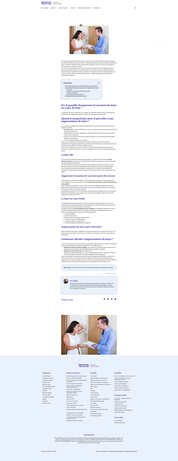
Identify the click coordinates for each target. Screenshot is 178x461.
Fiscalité (44, 390)
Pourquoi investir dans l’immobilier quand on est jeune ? (76, 381)
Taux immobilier (45, 8)
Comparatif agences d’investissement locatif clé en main (75, 417)
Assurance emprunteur (71, 395)
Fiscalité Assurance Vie (96, 415)
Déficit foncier (93, 386)
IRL (72, 129)
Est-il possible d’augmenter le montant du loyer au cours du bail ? (81, 86)
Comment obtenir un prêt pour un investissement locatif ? (74, 386)
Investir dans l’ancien (71, 403)
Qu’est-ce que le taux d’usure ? (121, 388)
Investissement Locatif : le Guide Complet (76, 376)
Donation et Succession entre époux (99, 409)
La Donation (93, 411)
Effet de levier (69, 397)
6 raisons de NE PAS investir (121, 381)
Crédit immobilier (46, 376)
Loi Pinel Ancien (94, 392)
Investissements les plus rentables (74, 413)
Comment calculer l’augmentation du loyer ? (76, 96)
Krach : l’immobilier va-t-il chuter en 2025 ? (124, 376)
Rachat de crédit (46, 384)
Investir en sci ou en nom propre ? (74, 415)
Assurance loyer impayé (120, 401)
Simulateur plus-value (119, 422)
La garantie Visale (118, 404)
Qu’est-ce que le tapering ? (120, 383)
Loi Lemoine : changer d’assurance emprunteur (122, 399)
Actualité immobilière (47, 380)
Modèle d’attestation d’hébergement (123, 410)
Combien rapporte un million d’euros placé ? (76, 410)
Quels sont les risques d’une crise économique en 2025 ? (122, 379)
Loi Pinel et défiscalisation (48, 386)
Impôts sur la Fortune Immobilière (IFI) (99, 399)
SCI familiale (93, 376)
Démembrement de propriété (97, 401)
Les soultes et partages (48, 397)
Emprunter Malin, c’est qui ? (84, 8)
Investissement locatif (47, 378)
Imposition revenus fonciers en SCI (98, 378)
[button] (135, 8)
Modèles (44, 399)
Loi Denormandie (94, 395)
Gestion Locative (90, 11)
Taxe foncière (93, 397)
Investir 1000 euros (71, 407)
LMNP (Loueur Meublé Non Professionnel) (100, 384)
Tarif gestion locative (119, 412)
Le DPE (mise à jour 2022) (120, 406)
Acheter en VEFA (70, 399)
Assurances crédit (46, 388)
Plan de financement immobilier (74, 383)
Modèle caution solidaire (120, 408)
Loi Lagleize (93, 403)
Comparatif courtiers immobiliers (74, 420)
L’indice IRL (69, 89)
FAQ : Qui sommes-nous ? (102, 451)
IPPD (91, 388)
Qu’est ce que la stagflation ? (121, 385)
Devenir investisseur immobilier (74, 378)
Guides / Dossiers (63, 8)
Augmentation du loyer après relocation (75, 94)
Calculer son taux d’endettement (122, 390)
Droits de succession (95, 407)
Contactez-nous (96, 8)
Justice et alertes (46, 395)
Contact (135, 451)
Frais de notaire (94, 405)
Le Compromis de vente (72, 401)
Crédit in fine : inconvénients (73, 389)
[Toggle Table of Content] (97, 83)
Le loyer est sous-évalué (72, 92)
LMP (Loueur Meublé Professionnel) (99, 382)
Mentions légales (114, 451)
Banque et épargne (47, 392)
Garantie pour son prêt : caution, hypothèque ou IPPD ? (74, 392)
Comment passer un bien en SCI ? (98, 380)
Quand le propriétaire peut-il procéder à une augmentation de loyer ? (82, 88)
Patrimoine (45, 401)
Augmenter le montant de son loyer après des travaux (78, 91)
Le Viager (92, 390)
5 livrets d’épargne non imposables (74, 405)
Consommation (46, 382)
